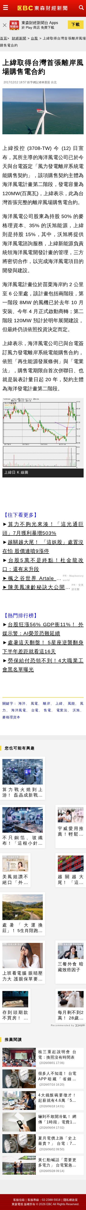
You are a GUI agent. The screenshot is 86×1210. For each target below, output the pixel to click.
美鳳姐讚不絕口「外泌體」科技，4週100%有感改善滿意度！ (15, 879)
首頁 (3, 38)
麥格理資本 (11, 717)
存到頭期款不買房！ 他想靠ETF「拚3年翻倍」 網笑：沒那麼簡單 (15, 1015)
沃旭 (76, 710)
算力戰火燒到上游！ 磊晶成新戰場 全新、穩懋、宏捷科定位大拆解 (22, 792)
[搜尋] (80, 12)
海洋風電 (18, 710)
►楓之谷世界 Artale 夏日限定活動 (32, 579)
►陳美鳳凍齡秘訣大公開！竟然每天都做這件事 (36, 588)
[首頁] (43, 8)
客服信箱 (19, 1200)
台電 (35, 710)
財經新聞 (19, 38)
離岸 (46, 703)
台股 (34, 38)
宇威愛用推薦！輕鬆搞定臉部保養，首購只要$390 (71, 831)
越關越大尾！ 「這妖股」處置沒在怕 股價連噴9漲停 (71, 879)
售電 (47, 710)
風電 (34, 703)
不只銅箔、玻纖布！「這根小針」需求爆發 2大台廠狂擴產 (22, 840)
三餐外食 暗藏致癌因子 (71, 967)
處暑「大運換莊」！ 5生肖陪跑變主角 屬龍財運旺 (22, 928)
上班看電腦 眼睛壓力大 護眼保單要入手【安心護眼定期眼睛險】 (22, 976)
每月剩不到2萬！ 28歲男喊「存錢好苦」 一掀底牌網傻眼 (71, 1015)
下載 (75, 24)
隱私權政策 (70, 1200)
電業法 (62, 710)
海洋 (22, 703)
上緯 (59, 703)
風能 (71, 703)
